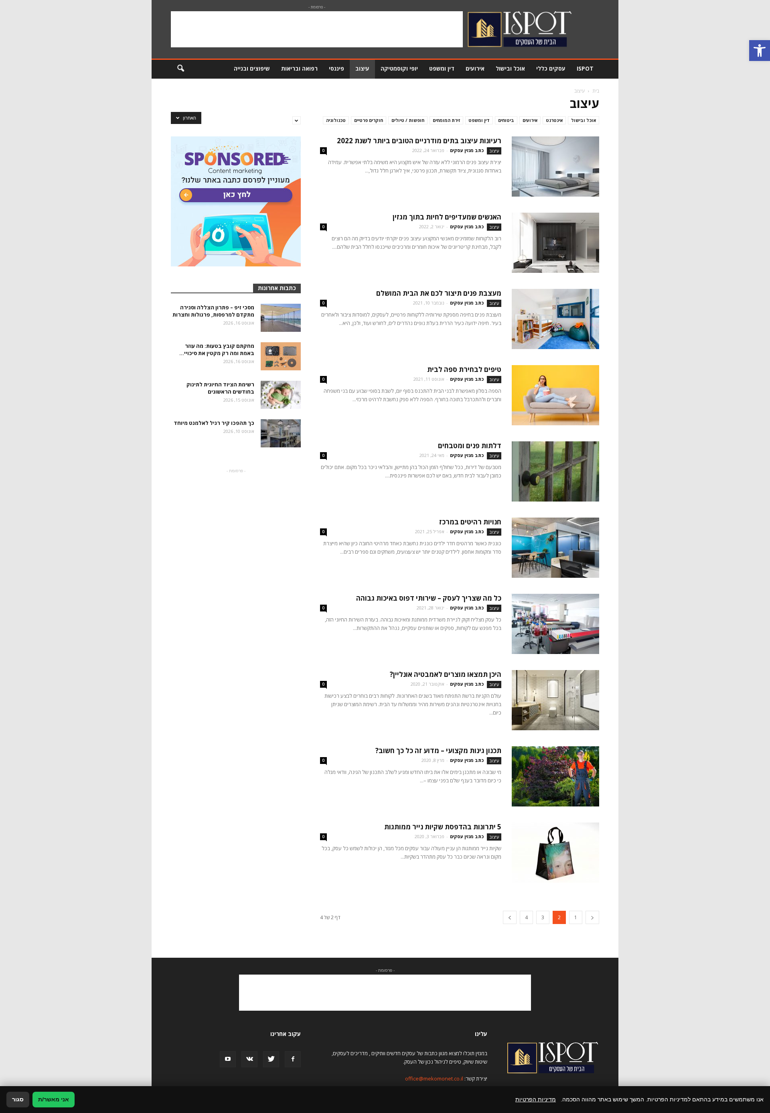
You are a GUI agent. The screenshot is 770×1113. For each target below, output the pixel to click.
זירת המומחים (446, 120)
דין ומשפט (441, 68)
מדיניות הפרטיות (535, 1099)
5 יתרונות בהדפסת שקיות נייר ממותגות (442, 826)
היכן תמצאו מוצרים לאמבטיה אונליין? (445, 674)
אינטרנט (554, 120)
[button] (759, 50)
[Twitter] (271, 1059)
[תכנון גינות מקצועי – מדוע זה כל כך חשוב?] (555, 776)
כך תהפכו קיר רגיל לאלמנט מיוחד (214, 423)
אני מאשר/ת (53, 1099)
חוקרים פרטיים (368, 120)
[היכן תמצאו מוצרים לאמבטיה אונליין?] (555, 700)
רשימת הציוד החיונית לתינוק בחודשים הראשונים (220, 388)
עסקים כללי (550, 68)
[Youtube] (228, 1059)
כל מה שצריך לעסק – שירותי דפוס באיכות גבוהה (428, 598)
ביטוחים (506, 120)
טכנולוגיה (336, 120)
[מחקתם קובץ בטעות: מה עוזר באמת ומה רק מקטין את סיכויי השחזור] (281, 356)
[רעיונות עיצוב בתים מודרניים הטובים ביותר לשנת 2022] (555, 166)
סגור (18, 1099)
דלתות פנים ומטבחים (469, 445)
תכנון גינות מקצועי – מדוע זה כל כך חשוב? (438, 750)
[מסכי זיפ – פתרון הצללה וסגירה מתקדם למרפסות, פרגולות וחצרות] (281, 318)
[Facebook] (293, 1059)
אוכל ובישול (510, 68)
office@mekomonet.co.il (434, 1078)
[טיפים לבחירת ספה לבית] (555, 395)
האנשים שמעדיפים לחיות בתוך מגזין (447, 216)
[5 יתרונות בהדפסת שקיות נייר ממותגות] (555, 853)
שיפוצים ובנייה (252, 68)
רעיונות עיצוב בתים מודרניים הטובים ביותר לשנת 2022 (419, 140)
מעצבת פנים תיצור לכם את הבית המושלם (438, 293)
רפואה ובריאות (299, 68)
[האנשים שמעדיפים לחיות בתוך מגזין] (555, 243)
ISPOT (585, 68)
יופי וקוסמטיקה (399, 68)
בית (595, 90)
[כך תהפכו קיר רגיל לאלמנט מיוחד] (281, 433)
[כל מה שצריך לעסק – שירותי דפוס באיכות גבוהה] (555, 624)
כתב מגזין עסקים (467, 150)
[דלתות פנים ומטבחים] (555, 471)
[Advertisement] (317, 29)
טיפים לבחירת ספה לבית (464, 369)
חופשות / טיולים (407, 120)
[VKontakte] (249, 1059)
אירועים (475, 68)
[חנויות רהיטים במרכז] (555, 548)
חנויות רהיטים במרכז (470, 521)
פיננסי (336, 68)
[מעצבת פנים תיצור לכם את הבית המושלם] (555, 319)
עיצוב (362, 68)
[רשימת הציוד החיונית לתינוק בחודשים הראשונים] (281, 395)
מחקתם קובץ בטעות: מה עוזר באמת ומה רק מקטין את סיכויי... (216, 349)
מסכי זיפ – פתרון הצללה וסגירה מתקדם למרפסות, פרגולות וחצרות (213, 311)
